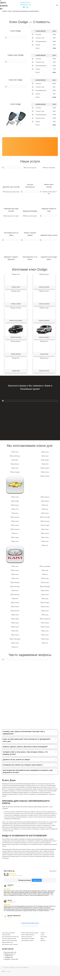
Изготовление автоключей (8, 932)
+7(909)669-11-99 (8, 957)
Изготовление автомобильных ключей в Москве (26, 11)
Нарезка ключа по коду (7, 942)
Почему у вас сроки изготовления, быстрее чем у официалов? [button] (24, 733)
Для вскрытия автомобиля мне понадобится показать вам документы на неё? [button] (28, 771)
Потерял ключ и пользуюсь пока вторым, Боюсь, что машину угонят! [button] (25, 753)
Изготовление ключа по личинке (10, 944)
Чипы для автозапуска (26, 936)
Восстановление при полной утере (10, 936)
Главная (4, 11)
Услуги (10, 11)
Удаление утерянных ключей (9, 938)
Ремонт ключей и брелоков (27, 934)
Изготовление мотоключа (27, 940)
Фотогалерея (44, 936)
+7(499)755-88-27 (8, 955)
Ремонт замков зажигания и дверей (29, 932)
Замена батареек (6, 934)
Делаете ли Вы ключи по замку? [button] (16, 759)
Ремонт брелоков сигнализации (9, 940)
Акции (42, 938)
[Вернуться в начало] (3, 5)
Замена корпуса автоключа (27, 938)
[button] (57, 5)
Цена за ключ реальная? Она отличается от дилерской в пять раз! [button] (26, 740)
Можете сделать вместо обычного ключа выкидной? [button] (25, 747)
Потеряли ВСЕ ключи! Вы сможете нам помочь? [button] (23, 765)
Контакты (43, 940)
